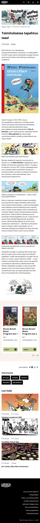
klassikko (6, 382)
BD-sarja (6, 378)
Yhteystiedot (33, 495)
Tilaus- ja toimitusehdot (29, 498)
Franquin (15, 378)
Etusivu (4, 27)
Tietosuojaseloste (31, 510)
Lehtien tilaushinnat (31, 501)
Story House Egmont (30, 492)
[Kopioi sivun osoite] (37, 367)
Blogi (8, 27)
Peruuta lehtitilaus (31, 507)
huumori (24, 378)
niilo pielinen (17, 382)
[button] (34, 355)
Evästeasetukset (32, 513)
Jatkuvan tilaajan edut (30, 504)
